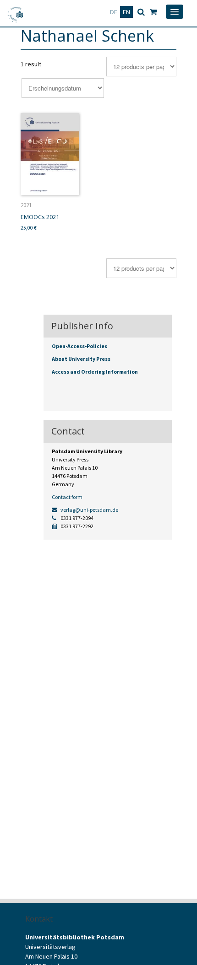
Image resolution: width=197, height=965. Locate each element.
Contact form (67, 496)
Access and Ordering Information (95, 371)
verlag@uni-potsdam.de (89, 509)
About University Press (81, 358)
